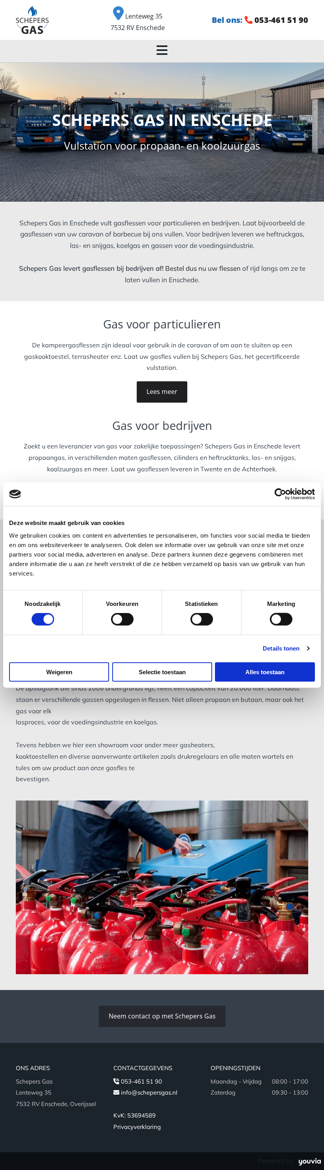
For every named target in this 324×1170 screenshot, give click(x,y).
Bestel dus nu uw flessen (203, 268)
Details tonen (281, 648)
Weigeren (59, 671)
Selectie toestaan (162, 671)
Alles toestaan (264, 671)
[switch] (122, 619)
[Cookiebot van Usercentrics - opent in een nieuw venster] (280, 494)
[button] (162, 392)
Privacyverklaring (137, 1127)
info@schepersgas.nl (149, 1092)
